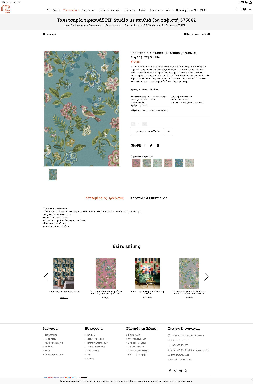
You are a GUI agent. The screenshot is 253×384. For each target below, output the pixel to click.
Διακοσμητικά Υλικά (161, 10)
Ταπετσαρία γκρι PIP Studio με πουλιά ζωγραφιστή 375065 (189, 292)
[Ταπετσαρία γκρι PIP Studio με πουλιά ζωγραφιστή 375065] (146, 163)
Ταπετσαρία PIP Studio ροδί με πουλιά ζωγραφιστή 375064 (105, 292)
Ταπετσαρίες (70, 10)
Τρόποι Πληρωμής (95, 339)
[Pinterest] (158, 145)
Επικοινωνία (134, 335)
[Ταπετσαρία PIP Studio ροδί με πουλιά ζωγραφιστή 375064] (136, 163)
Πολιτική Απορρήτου (138, 354)
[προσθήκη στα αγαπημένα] (169, 131)
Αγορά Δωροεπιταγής (138, 351)
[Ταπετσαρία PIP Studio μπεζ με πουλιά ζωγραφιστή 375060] (189, 163)
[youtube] (250, 2)
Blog (88, 354)
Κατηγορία (51, 34)
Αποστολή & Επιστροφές (148, 198)
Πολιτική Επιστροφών (97, 343)
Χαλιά (142, 10)
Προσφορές (182, 10)
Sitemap (91, 358)
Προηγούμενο (192, 34)
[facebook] (238, 2)
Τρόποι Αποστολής (96, 347)
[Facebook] (144, 145)
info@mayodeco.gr (180, 355)
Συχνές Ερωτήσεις (137, 343)
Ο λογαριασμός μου (137, 339)
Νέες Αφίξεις (54, 10)
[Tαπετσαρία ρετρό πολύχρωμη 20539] (147, 273)
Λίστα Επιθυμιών (136, 347)
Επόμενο (204, 34)
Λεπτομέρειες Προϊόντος (105, 198)
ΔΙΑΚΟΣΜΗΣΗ (199, 10)
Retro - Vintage (113, 25)
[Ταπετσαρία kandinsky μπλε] (64, 273)
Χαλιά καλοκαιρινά (109, 10)
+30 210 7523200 (12, 2)
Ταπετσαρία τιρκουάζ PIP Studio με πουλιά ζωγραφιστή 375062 (155, 25)
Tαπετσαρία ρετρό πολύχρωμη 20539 (147, 292)
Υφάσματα (130, 10)
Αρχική (68, 25)
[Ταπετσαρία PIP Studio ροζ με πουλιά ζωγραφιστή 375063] (168, 163)
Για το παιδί (88, 10)
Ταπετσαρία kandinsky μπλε (64, 292)
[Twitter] (151, 145)
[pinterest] (246, 2)
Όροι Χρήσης (93, 351)
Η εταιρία (91, 335)
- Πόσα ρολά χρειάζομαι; (54, 223)
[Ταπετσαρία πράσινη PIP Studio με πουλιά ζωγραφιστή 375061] (157, 163)
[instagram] (242, 2)
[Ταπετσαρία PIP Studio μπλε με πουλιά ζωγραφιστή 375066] (179, 163)
